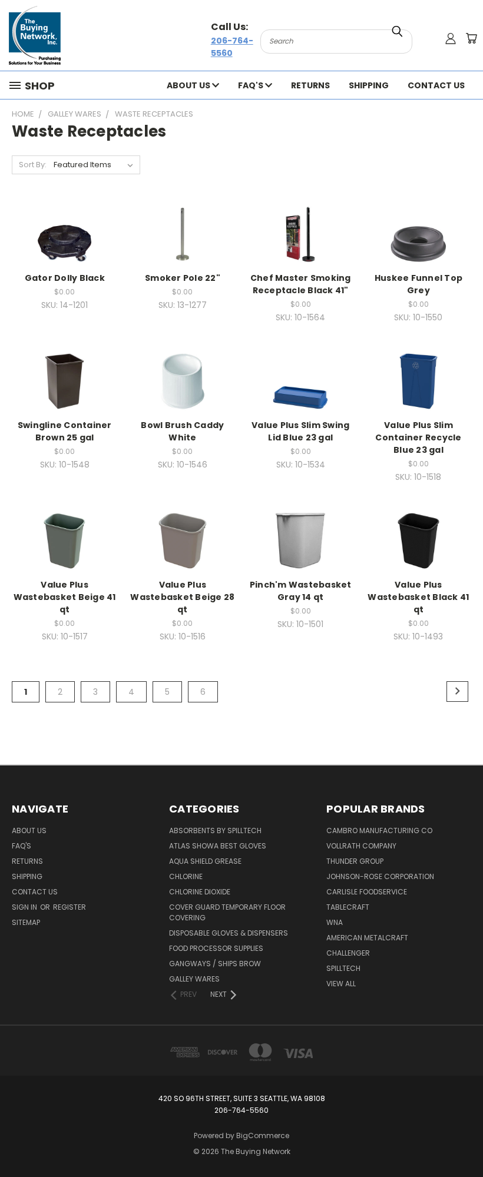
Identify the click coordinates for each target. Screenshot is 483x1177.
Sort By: (33, 164)
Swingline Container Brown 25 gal (65, 431)
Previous (465, 1140)
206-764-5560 (232, 47)
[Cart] (471, 38)
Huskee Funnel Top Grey (418, 284)
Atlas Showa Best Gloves (217, 846)
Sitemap (26, 922)
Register (69, 907)
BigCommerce (262, 1135)
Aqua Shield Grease (205, 861)
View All (341, 984)
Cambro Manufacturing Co (379, 830)
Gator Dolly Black (65, 278)
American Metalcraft (367, 938)
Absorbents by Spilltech (215, 830)
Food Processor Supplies (216, 948)
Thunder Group (354, 861)
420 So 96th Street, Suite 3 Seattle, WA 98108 (241, 1098)
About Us (189, 85)
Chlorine (186, 876)
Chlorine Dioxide (199, 892)
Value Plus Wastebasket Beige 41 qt (65, 597)
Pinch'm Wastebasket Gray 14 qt (301, 591)
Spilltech (343, 968)
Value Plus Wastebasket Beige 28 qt (182, 597)
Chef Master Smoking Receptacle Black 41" (300, 284)
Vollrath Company (361, 846)
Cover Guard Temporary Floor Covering (227, 912)
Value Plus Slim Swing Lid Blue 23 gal (300, 431)
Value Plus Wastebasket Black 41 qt (418, 597)
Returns (310, 85)
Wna (334, 922)
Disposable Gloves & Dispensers (228, 933)
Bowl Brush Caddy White (182, 431)
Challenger (348, 953)
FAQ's (251, 85)
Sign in (25, 907)
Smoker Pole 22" (182, 278)
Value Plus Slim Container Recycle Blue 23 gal (418, 437)
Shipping (369, 85)
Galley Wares (194, 979)
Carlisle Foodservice (366, 892)
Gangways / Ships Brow (215, 964)
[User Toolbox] (450, 38)
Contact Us (436, 85)
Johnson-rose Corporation (380, 876)
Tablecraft (347, 907)
